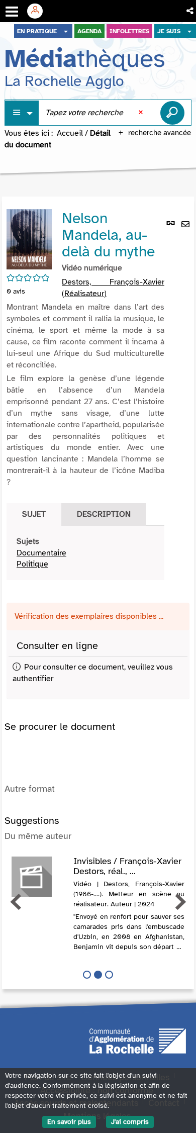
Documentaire (41, 553)
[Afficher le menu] (12, 12)
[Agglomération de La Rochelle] (137, 1040)
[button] (190, 11)
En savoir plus (69, 1121)
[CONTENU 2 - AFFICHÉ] (98, 975)
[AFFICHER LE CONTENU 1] (87, 975)
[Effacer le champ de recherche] (142, 112)
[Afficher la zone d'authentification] (38, 11)
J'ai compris (130, 1121)
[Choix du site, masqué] (65, 31)
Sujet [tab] (34, 514)
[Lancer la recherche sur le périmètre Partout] (172, 112)
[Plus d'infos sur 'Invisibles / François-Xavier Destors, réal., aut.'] (39, 877)
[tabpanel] (85, 553)
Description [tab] (104, 514)
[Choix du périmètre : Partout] (22, 113)
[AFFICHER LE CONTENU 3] (109, 975)
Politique (32, 564)
